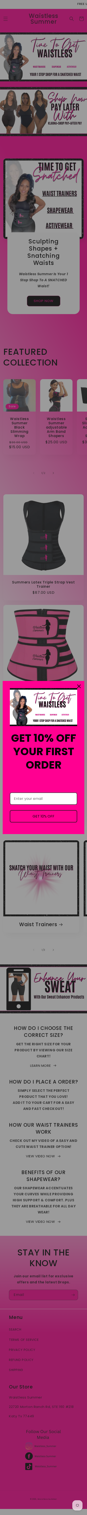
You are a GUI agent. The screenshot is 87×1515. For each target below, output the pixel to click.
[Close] (79, 686)
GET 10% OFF (43, 816)
